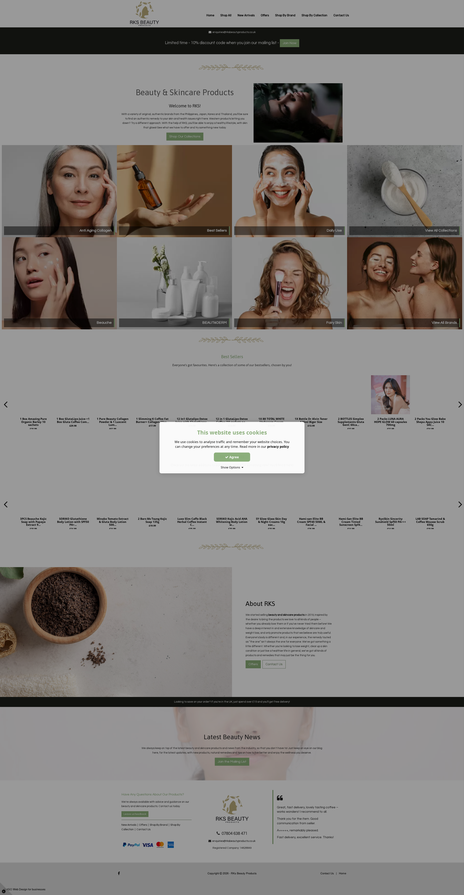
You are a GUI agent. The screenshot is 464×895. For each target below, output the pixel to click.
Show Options (231, 467)
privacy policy (278, 446)
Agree (233, 457)
